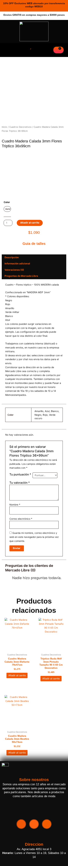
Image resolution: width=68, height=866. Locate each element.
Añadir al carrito (29, 222)
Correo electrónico (20, 518)
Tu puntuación (20, 474)
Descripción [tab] (12, 257)
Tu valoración (19, 482)
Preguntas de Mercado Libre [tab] (21, 276)
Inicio (4, 127)
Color (7, 202)
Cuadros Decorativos (20, 127)
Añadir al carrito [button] (17, 675)
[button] (5, 50)
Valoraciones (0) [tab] (14, 269)
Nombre (14, 504)
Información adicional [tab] (17, 263)
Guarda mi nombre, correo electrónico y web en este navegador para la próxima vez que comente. (34, 537)
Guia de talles (34, 244)
